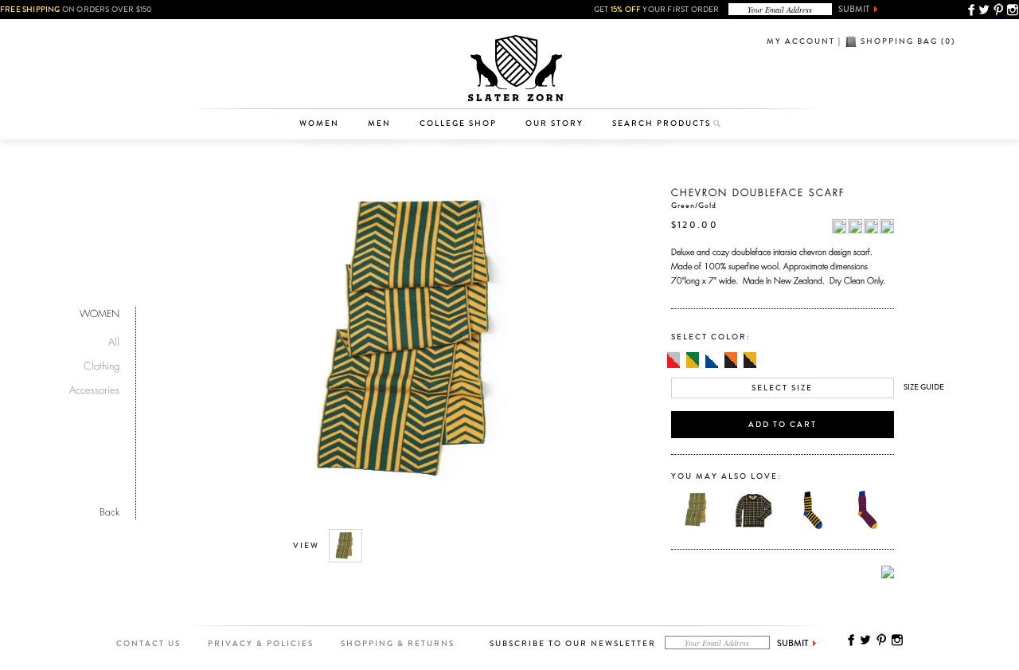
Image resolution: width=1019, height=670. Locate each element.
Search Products (661, 123)
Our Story (554, 123)
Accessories (327, 84)
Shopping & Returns (398, 643)
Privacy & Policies (261, 643)
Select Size (782, 388)
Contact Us (148, 643)
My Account (801, 41)
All (113, 340)
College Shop (458, 123)
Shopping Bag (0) (908, 41)
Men (379, 123)
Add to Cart (782, 424)
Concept (576, 84)
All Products (327, 35)
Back (109, 510)
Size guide (924, 387)
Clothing (326, 59)
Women (319, 123)
